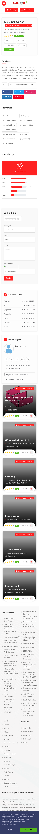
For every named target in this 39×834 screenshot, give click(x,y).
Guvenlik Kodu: (9, 264)
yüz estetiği (26, 139)
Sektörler (11, 45)
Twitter (19, 92)
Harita (9, 41)
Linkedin (8, 97)
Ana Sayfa (27, 728)
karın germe (27, 120)
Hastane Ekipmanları (22, 25)
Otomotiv (7, 750)
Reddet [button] (10, 830)
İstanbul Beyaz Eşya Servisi (9, 620)
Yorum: (6, 245)
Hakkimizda (27, 739)
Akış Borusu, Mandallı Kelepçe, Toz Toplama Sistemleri (29, 665)
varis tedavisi (10, 139)
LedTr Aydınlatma (29, 700)
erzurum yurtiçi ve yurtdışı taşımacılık (10, 641)
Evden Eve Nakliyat (11, 743)
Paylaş (22, 45)
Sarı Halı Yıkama (29, 644)
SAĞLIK (9, 25)
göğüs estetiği (10, 120)
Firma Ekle (28, 10)
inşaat (6, 721)
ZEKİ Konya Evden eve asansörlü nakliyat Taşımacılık (30, 682)
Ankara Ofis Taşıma (11, 646)
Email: (6, 236)
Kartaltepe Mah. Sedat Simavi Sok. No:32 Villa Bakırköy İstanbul (17, 30)
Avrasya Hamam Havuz (29, 633)
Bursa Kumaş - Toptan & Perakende (28, 656)
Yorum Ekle (21, 41)
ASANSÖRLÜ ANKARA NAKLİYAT (9, 709)
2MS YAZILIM (28, 651)
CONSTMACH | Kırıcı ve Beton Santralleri (9, 701)
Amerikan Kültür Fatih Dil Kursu (9, 651)
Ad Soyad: (7, 226)
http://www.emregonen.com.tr (23, 84)
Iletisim (25, 742)
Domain (6, 776)
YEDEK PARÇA (9, 765)
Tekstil (6, 732)
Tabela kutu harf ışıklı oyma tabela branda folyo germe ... (11, 672)
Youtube (19, 97)
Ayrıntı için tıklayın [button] (9, 824)
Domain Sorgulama (10, 754)
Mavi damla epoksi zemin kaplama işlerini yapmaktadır (10, 663)
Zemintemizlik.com (29, 647)
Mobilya (6, 725)
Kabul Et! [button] (28, 830)
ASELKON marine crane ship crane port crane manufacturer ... (29, 712)
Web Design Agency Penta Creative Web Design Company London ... (10, 629)
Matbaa (6, 779)
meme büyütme (27, 125)
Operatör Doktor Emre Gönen (16, 134)
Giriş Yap (12, 10)
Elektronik (7, 757)
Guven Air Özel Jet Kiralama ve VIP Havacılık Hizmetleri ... (30, 625)
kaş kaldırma (10, 125)
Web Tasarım (8, 735)
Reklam (6, 739)
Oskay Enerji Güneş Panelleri (11, 656)
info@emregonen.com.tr (14, 379)
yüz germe (9, 143)
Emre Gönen (20, 346)
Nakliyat (7, 746)
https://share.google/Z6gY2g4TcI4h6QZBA (19, 637)
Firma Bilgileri (28, 732)
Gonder (8, 278)
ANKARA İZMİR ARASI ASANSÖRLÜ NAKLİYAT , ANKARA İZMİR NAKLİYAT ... (10, 685)
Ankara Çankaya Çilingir (29, 639)
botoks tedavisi (11, 116)
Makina (6, 728)
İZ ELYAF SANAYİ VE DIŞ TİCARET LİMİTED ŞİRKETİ (29, 674)
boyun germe (28, 116)
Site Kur (6, 787)
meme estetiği (10, 130)
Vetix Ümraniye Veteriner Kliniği (28, 695)
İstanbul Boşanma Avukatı (29, 689)
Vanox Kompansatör (8, 695)
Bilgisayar (7, 761)
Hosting (6, 768)
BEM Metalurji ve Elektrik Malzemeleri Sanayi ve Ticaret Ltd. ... (30, 615)
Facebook (7, 92)
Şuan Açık (9, 49)
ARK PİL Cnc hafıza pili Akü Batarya (30, 704)
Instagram (31, 92)
